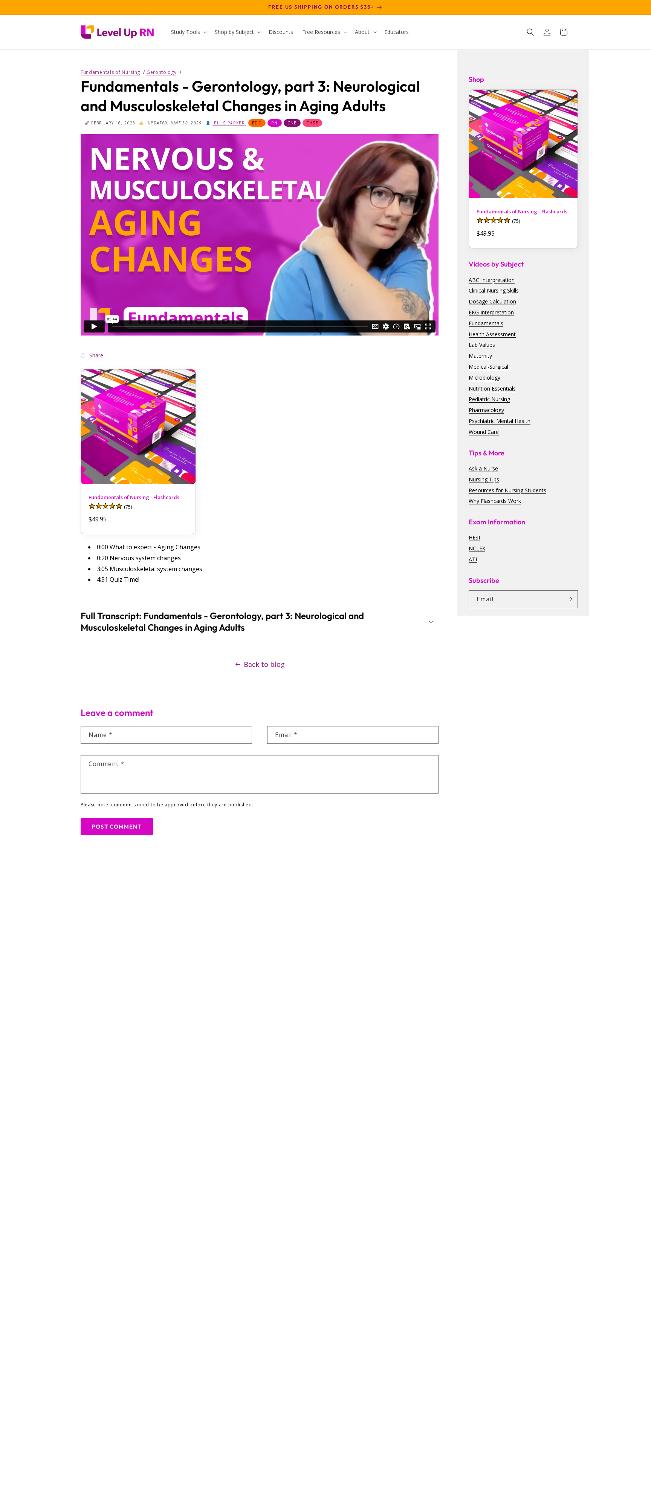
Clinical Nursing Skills (494, 290)
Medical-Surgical (488, 366)
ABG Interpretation (492, 279)
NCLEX (477, 548)
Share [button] (96, 355)
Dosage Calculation (492, 301)
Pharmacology (486, 409)
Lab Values (482, 344)
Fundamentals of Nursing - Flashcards (134, 497)
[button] (188, 32)
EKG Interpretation (491, 312)
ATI (473, 558)
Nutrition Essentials (492, 388)
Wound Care (484, 431)
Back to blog (264, 664)
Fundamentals (486, 322)
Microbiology (484, 377)
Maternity (480, 355)
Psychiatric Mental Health (499, 420)
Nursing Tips (484, 479)
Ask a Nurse (483, 468)
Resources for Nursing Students (507, 489)
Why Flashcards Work (495, 500)
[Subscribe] (569, 599)
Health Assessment (492, 333)
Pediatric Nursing (489, 399)
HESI (474, 537)
